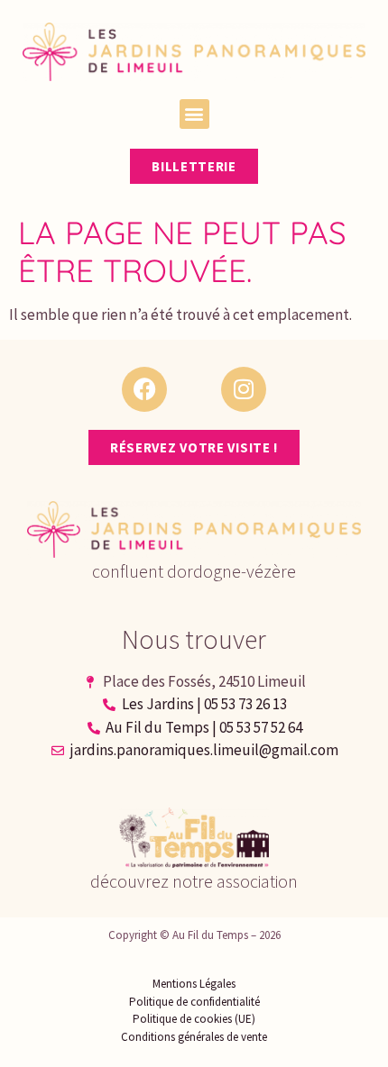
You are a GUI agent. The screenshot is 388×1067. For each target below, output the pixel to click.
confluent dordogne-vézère (194, 571)
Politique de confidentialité (194, 1001)
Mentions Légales (194, 983)
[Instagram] (243, 389)
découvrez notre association (194, 881)
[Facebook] (144, 389)
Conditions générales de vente (194, 1036)
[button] (194, 114)
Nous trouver (194, 639)
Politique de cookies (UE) (194, 1018)
